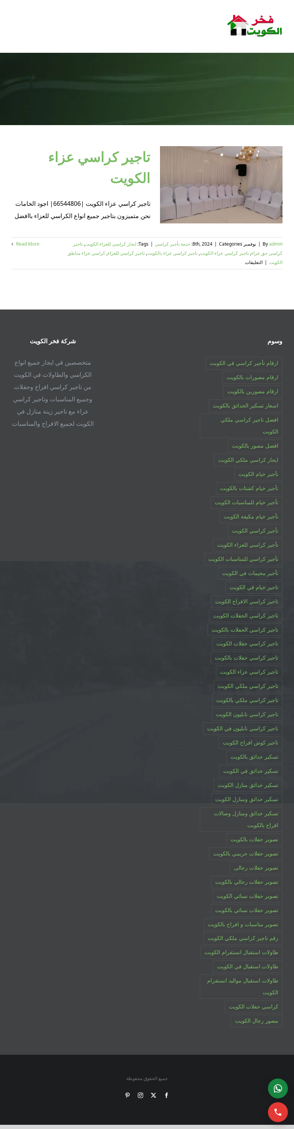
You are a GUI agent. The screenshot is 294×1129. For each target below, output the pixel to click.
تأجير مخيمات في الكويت (250, 573)
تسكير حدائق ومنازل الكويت (246, 799)
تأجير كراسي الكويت (255, 530)
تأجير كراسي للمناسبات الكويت (243, 558)
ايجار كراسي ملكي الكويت (248, 459)
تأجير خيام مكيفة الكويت (251, 516)
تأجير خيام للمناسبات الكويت (246, 502)
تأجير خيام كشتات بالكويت (249, 488)
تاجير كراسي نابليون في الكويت (242, 728)
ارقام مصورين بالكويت (252, 391)
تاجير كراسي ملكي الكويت (248, 685)
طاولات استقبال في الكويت (247, 966)
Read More (27, 244)
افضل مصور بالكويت (255, 445)
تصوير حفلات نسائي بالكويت (246, 910)
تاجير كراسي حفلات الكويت (247, 643)
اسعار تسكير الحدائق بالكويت (245, 405)
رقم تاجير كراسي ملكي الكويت (242, 938)
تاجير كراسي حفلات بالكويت (246, 657)
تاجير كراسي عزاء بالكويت (172, 253)
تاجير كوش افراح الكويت (250, 742)
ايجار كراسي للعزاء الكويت (110, 244)
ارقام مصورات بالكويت (252, 377)
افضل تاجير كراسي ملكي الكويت (249, 425)
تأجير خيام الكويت (258, 473)
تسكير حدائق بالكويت (254, 756)
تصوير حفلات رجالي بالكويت (246, 881)
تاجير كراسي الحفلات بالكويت (245, 629)
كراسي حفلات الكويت (253, 1006)
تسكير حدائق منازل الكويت (248, 785)
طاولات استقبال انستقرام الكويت (241, 952)
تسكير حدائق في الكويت (250, 770)
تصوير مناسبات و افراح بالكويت (243, 924)
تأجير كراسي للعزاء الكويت (247, 544)
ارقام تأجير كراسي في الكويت (244, 363)
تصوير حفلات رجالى (256, 867)
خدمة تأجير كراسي (172, 244)
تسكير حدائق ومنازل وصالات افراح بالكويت (246, 819)
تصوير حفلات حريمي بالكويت (245, 853)
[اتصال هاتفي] (278, 1112)
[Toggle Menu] (17, 26)
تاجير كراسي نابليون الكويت (247, 714)
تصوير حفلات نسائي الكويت (247, 895)
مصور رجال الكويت (256, 1020)
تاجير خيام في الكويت (254, 587)
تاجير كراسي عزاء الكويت (224, 253)
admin (276, 244)
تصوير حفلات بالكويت (254, 839)
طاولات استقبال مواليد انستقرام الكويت (242, 986)
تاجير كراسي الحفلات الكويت (245, 615)
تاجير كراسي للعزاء (126, 253)
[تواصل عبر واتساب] (278, 1088)
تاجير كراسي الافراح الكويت (246, 601)
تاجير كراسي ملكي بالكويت (247, 700)
